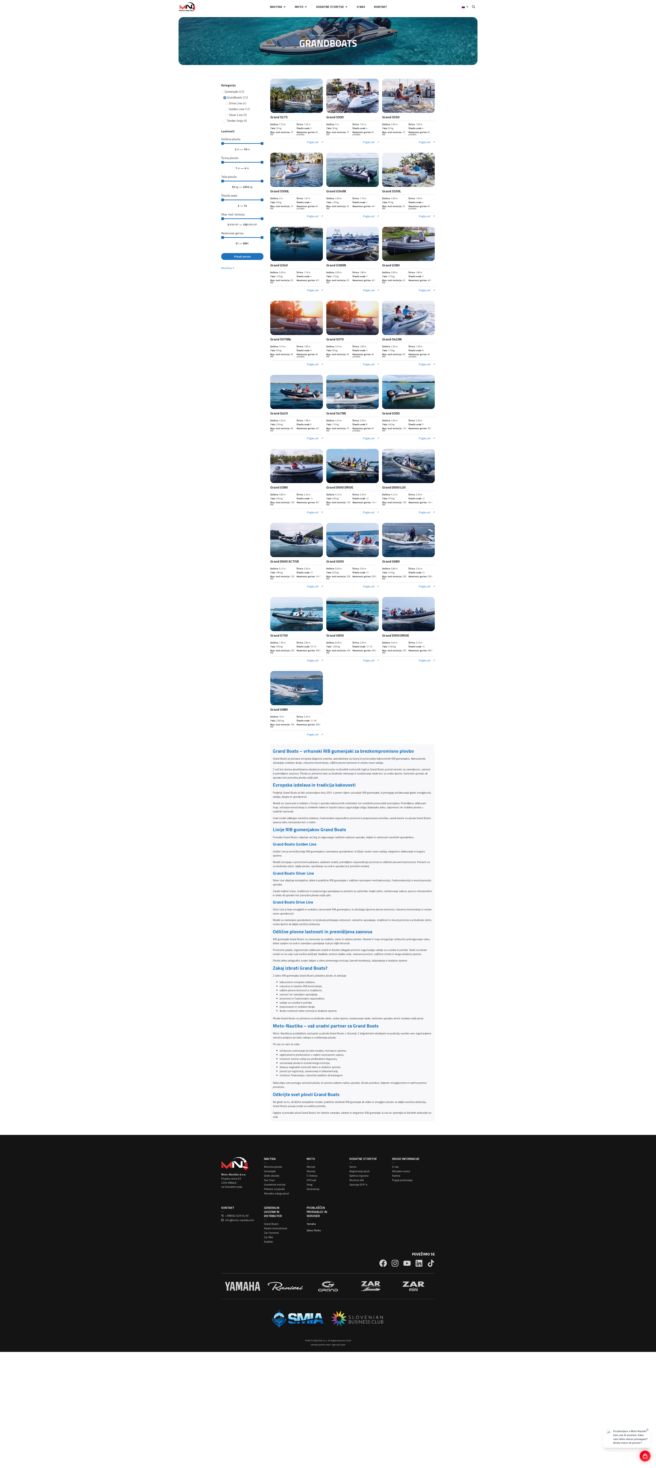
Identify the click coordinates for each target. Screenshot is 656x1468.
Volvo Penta (314, 1230)
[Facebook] (383, 1263)
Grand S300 (335, 117)
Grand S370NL (280, 339)
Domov (313, 35)
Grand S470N (336, 413)
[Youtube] (407, 1263)
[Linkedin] (419, 1263)
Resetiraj (226, 268)
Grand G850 (335, 635)
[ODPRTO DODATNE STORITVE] (346, 6)
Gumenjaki (330, 35)
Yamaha (311, 1224)
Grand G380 (391, 265)
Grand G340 (279, 265)
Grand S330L (391, 191)
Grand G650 (335, 561)
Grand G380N (336, 265)
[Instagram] (395, 1263)
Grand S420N (392, 339)
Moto (299, 6)
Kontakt (380, 6)
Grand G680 (391, 561)
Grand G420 (279, 413)
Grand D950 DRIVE (395, 635)
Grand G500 (391, 413)
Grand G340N (336, 191)
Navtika (276, 6)
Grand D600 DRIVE (339, 487)
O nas (361, 6)
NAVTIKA (270, 1158)
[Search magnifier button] (473, 7)
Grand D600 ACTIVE (284, 561)
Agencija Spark (338, 1344)
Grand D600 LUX (394, 487)
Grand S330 (390, 117)
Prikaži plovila (242, 256)
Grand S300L (279, 191)
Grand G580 (279, 487)
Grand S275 (279, 117)
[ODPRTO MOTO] (305, 6)
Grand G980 (279, 709)
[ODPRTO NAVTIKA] (284, 6)
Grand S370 (335, 339)
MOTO (311, 1158)
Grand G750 (279, 635)
